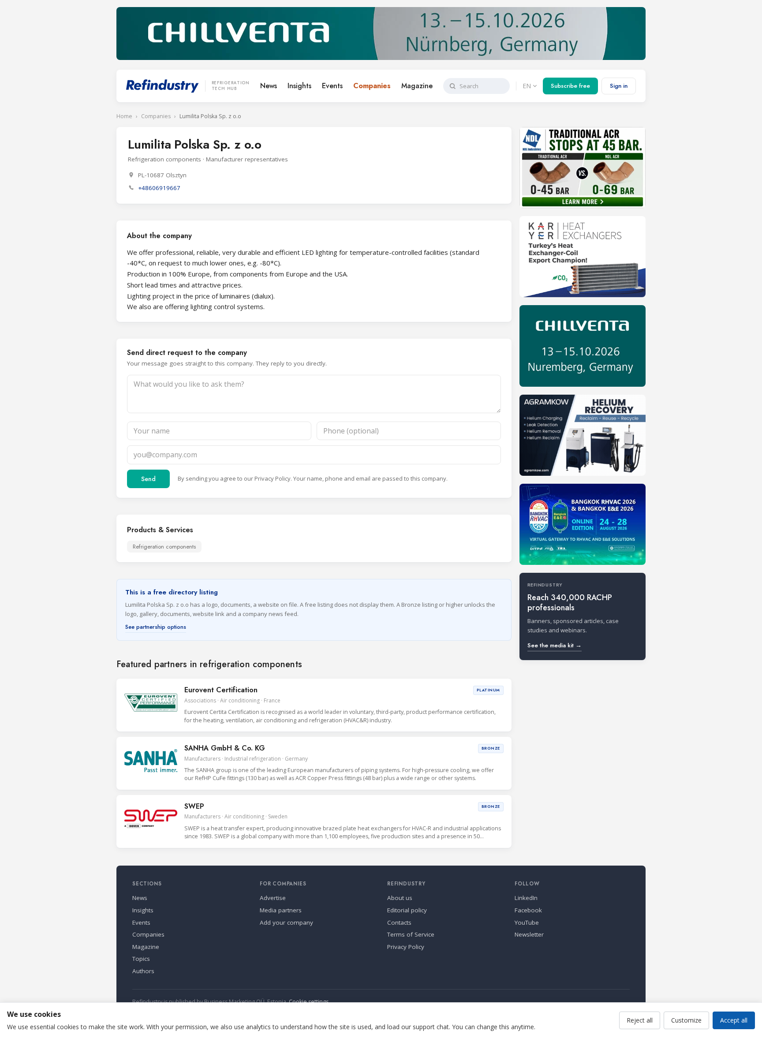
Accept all (733, 1020)
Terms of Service (410, 934)
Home (124, 116)
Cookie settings (309, 1001)
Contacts (399, 922)
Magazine (417, 86)
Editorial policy (407, 910)
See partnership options (155, 627)
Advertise (273, 898)
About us (399, 898)
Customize (686, 1020)
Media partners (281, 910)
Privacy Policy (272, 478)
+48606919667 (159, 188)
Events (332, 86)
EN (527, 86)
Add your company (286, 922)
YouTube (527, 922)
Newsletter (529, 934)
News (268, 86)
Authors (143, 971)
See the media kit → (554, 645)
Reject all (640, 1020)
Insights (299, 86)
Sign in (619, 86)
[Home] (162, 86)
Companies (372, 86)
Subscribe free (570, 86)
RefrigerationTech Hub (231, 86)
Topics (141, 959)
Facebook (528, 910)
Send (148, 478)
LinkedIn (526, 898)
